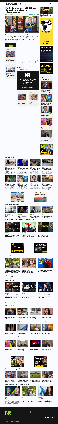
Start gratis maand (26, 87)
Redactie (41, 413)
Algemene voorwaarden (33, 412)
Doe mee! (10, 45)
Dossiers (46, 0)
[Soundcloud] (49, 43)
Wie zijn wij (51, 0)
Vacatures (31, 415)
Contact (38, 0)
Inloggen (6, 0)
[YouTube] (47, 43)
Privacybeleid (32, 413)
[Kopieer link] (38, 14)
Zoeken (34, 0)
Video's (51, 3)
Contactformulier (42, 412)
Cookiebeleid (32, 414)
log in (32, 87)
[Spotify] (43, 43)
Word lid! (11, 0)
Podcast (35, 3)
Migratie (46, 3)
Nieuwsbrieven (7, 417)
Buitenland (40, 3)
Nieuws (42, 0)
